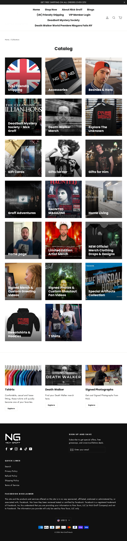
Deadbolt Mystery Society (64, 20)
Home (36, 9)
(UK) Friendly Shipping (50, 15)
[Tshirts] (23, 375)
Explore (11, 408)
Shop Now (51, 9)
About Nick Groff (72, 9)
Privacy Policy (11, 471)
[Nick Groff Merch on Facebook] (6, 448)
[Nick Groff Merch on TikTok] (25, 448)
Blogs (90, 9)
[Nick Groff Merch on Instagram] (16, 448)
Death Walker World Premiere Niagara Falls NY (63, 25)
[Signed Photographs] (103, 375)
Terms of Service (12, 485)
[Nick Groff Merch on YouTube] (30, 448)
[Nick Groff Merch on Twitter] (11, 448)
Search (8, 466)
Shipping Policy (12, 480)
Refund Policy (11, 475)
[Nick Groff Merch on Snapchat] (20, 448)
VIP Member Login (79, 15)
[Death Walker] (63, 375)
